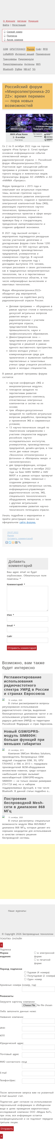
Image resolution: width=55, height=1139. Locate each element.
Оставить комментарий (20, 538)
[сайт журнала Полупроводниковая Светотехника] (37, 922)
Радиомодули (26, 59)
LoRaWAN (8, 54)
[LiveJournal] (19, 542)
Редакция (33, 21)
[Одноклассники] (13, 542)
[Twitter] (10, 542)
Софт (38, 48)
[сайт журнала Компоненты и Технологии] (37, 916)
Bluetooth (8, 69)
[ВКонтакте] (6, 542)
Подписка (12, 35)
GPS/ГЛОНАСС (18, 48)
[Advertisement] (27, 871)
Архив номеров (15, 39)
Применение (43, 54)
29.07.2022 (12, 532)
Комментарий (16, 584)
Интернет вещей (24, 54)
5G (33, 69)
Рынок (30, 48)
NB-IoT (27, 69)
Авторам (21, 21)
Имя (10, 615)
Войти (6, 25)
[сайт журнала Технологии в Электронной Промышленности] (18, 916)
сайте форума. (27, 522)
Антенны (29, 64)
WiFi (38, 64)
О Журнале (9, 21)
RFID (45, 48)
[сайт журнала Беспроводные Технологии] (14, 922)
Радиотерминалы (13, 64)
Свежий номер (14, 31)
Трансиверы (10, 59)
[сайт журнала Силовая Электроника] (37, 910)
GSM (5, 48)
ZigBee (18, 69)
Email (11, 625)
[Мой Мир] (16, 542)
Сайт (9, 636)
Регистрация (19, 25)
